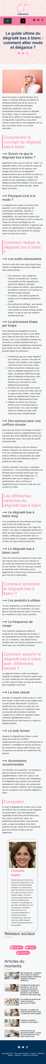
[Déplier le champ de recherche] (8, 21)
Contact (33, 1053)
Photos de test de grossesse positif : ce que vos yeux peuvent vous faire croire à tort (30, 1033)
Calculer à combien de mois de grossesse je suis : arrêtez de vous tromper (30, 1012)
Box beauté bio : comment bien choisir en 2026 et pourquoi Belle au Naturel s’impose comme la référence (30, 976)
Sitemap (18, 1055)
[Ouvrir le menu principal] (22, 20)
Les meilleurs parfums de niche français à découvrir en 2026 (30, 1001)
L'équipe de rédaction (30, 1055)
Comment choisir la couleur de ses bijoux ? (29, 1021)
